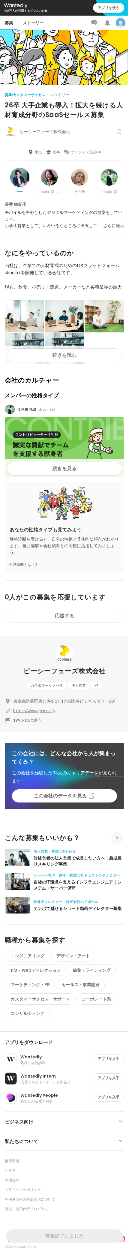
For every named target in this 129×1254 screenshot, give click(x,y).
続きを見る (64, 468)
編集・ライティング (92, 970)
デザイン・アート (73, 956)
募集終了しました (64, 1235)
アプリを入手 (108, 1058)
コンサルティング (27, 1013)
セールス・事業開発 (81, 985)
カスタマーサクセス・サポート (40, 999)
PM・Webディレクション (36, 970)
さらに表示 (113, 226)
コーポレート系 (96, 999)
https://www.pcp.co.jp (34, 710)
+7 (96, 685)
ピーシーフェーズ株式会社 (64, 671)
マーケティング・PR (30, 985)
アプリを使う (108, 7)
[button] (67, 1042)
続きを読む (64, 355)
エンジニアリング (27, 956)
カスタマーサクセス (47, 685)
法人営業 (78, 685)
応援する (64, 615)
